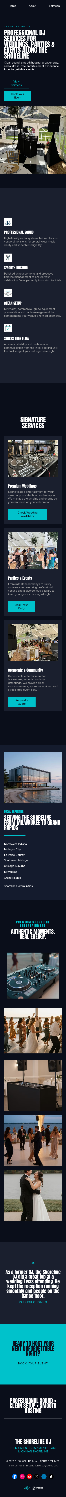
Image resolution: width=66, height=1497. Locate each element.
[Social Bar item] (14, 1476)
